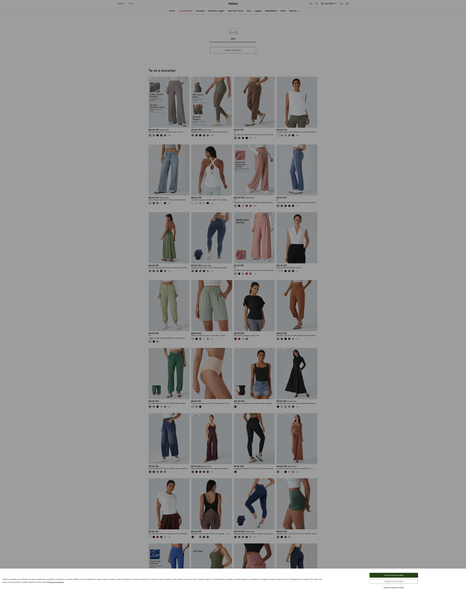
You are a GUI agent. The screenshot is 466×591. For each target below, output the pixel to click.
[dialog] (233, 295)
